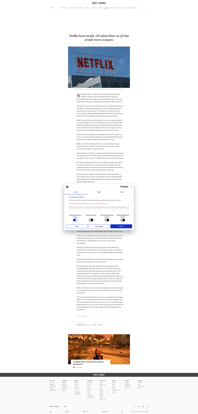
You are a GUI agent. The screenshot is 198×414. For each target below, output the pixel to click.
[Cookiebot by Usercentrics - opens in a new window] (121, 187)
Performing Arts (115, 390)
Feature (101, 397)
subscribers (94, 324)
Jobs (51, 411)
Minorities (64, 388)
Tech (105, 7)
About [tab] (122, 192)
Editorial (139, 388)
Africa (76, 390)
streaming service (81, 324)
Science (101, 392)
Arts (113, 380)
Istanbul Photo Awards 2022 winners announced (88, 363)
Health (101, 382)
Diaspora (64, 390)
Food (101, 388)
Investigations (65, 386)
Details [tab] (99, 192)
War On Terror (53, 386)
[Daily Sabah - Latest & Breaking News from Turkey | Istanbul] (99, 3)
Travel (101, 386)
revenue (100, 324)
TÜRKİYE (64, 380)
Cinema (114, 382)
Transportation (121, 7)
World (77, 380)
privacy (67, 411)
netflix (88, 324)
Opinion (140, 380)
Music (113, 384)
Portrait (114, 388)
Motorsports (127, 386)
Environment (102, 384)
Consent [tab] (75, 192)
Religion (101, 394)
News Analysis (132, 7)
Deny (76, 226)
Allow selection (99, 226)
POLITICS (52, 380)
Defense (111, 7)
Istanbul (64, 382)
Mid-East (76, 382)
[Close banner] (131, 186)
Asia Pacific (77, 388)
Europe (76, 384)
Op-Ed (139, 384)
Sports (127, 380)
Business (64, 7)
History (101, 395)
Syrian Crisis (77, 392)
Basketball (127, 384)
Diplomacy (52, 382)
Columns (139, 382)
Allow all (121, 226)
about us (85, 411)
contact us (105, 411)
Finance (93, 7)
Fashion (101, 390)
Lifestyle (103, 380)
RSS (122, 411)
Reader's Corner (141, 386)
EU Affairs (52, 388)
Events (113, 386)
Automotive (72, 7)
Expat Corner (102, 399)
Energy (87, 7)
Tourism (100, 7)
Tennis (126, 388)
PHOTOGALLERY (79, 367)
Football (127, 382)
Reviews (114, 392)
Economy (81, 7)
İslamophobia (78, 394)
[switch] (91, 220)
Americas (77, 386)
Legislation (52, 384)
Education (64, 384)
